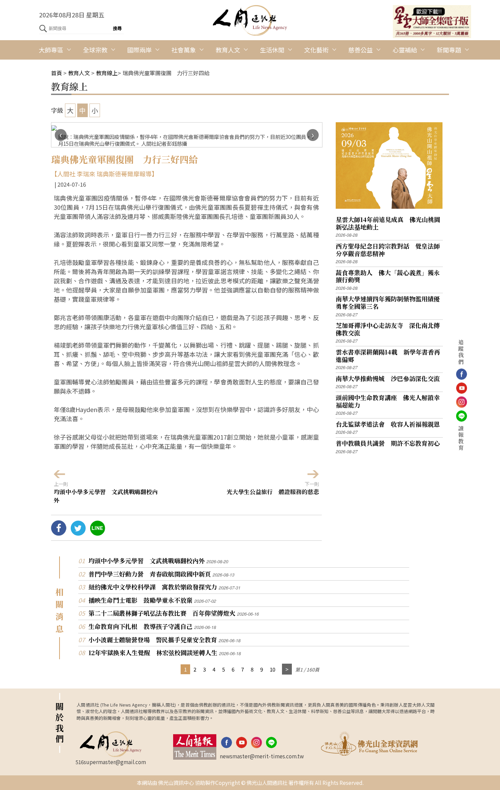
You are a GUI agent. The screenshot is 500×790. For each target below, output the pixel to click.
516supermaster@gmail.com (111, 761)
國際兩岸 (139, 49)
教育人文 (228, 49)
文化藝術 (316, 49)
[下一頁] (287, 669)
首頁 (56, 73)
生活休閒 (272, 49)
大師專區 (51, 49)
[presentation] (61, 135)
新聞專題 (449, 49)
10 (272, 669)
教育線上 (107, 73)
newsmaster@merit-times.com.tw (262, 756)
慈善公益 (360, 49)
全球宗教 (95, 49)
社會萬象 (183, 49)
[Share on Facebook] (58, 532)
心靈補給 (405, 49)
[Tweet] (78, 532)
